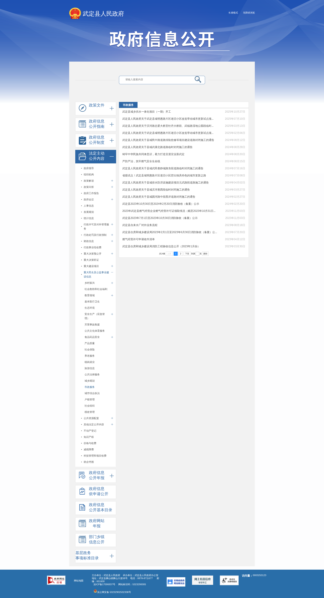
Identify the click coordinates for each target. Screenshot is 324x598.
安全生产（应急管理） (95, 316)
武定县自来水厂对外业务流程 (139, 225)
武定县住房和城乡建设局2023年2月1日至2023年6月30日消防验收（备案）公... (169, 232)
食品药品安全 (92, 337)
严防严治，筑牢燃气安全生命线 (141, 161)
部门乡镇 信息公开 (96, 539)
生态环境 (90, 307)
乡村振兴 (90, 282)
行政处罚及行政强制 (95, 234)
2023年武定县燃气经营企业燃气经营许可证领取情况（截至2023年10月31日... (168, 210)
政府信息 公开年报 (96, 475)
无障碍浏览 (249, 12)
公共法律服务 (92, 374)
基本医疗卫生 (92, 301)
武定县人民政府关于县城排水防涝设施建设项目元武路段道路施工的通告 (165, 182)
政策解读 (89, 180)
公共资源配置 (91, 418)
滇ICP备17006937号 (104, 584)
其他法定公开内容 (94, 424)
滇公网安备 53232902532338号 (114, 592)
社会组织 (90, 405)
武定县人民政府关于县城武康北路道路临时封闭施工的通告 (157, 147)
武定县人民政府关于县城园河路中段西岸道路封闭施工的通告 (158, 196)
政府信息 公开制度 (96, 140)
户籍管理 (90, 399)
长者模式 (233, 12)
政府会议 (89, 199)
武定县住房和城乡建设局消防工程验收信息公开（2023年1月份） (161, 246)
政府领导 (89, 168)
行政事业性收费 (92, 247)
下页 (187, 254)
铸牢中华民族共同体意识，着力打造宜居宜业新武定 (153, 154)
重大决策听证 (91, 259)
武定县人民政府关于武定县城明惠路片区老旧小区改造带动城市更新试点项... (167, 118)
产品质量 (90, 343)
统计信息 (89, 218)
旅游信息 (90, 368)
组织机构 (89, 174)
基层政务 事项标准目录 (87, 555)
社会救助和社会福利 (96, 289)
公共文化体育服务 (95, 330)
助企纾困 (89, 461)
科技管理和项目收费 (95, 455)
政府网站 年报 (96, 523)
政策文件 (96, 105)
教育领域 (90, 295)
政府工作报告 (91, 193)
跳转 (205, 254)
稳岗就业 (90, 362)
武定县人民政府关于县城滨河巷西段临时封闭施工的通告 (156, 189)
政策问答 (89, 186)
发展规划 (89, 211)
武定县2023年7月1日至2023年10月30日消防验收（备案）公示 (160, 218)
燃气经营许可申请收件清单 (138, 239)
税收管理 (90, 411)
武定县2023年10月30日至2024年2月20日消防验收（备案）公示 (160, 203)
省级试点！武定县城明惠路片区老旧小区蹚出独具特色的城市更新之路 (164, 175)
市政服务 (90, 387)
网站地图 (78, 580)
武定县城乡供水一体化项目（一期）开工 (146, 111)
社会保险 (90, 349)
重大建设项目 (91, 266)
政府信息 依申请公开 (98, 491)
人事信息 (89, 205)
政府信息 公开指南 (96, 124)
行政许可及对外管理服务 (96, 226)
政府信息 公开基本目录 (100, 507)
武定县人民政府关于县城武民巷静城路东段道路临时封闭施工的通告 (162, 168)
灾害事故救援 (92, 324)
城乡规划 (90, 380)
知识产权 (89, 436)
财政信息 (89, 241)
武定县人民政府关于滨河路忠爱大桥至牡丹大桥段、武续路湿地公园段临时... (167, 125)
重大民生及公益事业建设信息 (96, 274)
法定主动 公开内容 (96, 156)
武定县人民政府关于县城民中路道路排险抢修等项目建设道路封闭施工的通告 (168, 140)
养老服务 (90, 355)
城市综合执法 (92, 393)
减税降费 (89, 449)
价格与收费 (90, 443)
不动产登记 (90, 430)
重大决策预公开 (92, 253)
